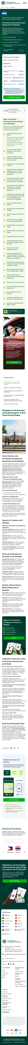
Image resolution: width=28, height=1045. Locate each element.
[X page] (13, 964)
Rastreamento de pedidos (19, 974)
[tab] (7, 773)
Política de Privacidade (5, 996)
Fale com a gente (19, 971)
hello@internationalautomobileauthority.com (15, 955)
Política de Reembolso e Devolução (20, 982)
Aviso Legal (5, 1000)
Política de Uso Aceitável (5, 1007)
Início (2, 7)
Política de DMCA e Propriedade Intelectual (6, 1003)
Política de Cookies (6, 1009)
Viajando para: (7, 63)
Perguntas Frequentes (18, 979)
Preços (4, 971)
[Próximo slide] (24, 852)
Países (6, 7)
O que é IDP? (5, 973)
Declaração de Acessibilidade (5, 1012)
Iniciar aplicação (14, 362)
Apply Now (14, 638)
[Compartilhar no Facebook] (11, 748)
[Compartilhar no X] (18, 748)
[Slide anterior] (3, 852)
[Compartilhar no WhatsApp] (14, 748)
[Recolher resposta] (4, 134)
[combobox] (14, 60)
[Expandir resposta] (4, 151)
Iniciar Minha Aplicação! (15, 97)
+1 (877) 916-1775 (9, 958)
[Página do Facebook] (8, 964)
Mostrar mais (5, 934)
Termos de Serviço (6, 998)
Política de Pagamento (20, 986)
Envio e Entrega (19, 984)
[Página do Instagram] (11, 964)
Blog (3, 977)
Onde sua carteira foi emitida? (11, 57)
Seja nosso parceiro (7, 993)
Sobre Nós (4, 991)
